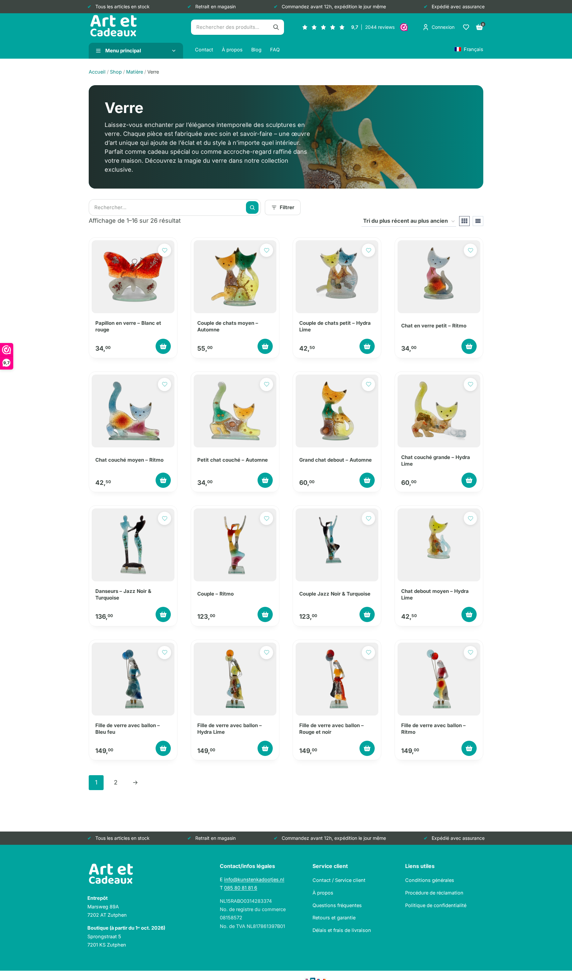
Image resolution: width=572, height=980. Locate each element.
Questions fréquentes (337, 905)
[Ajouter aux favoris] (164, 250)
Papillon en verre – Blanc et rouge (128, 326)
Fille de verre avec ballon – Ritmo (433, 728)
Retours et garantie (334, 917)
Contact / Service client (338, 880)
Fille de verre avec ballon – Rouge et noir (331, 728)
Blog (256, 49)
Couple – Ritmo (215, 594)
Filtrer (287, 207)
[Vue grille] (464, 221)
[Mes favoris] (466, 27)
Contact (204, 49)
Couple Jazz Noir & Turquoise (334, 594)
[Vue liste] (478, 221)
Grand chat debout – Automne (335, 460)
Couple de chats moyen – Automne (227, 326)
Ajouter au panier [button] (163, 346)
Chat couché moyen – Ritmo (129, 460)
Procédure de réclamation (434, 892)
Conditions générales (429, 880)
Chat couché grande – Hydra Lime (435, 460)
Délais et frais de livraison (341, 930)
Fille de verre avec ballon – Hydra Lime (229, 728)
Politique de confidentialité (435, 905)
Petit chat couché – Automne (232, 460)
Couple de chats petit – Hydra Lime (335, 326)
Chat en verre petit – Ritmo (433, 325)
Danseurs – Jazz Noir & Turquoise (123, 594)
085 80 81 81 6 (240, 888)
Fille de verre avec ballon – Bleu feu (127, 728)
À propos (232, 49)
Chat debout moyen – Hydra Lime (435, 594)
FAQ (275, 49)
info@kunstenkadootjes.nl (254, 879)
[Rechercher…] (276, 27)
